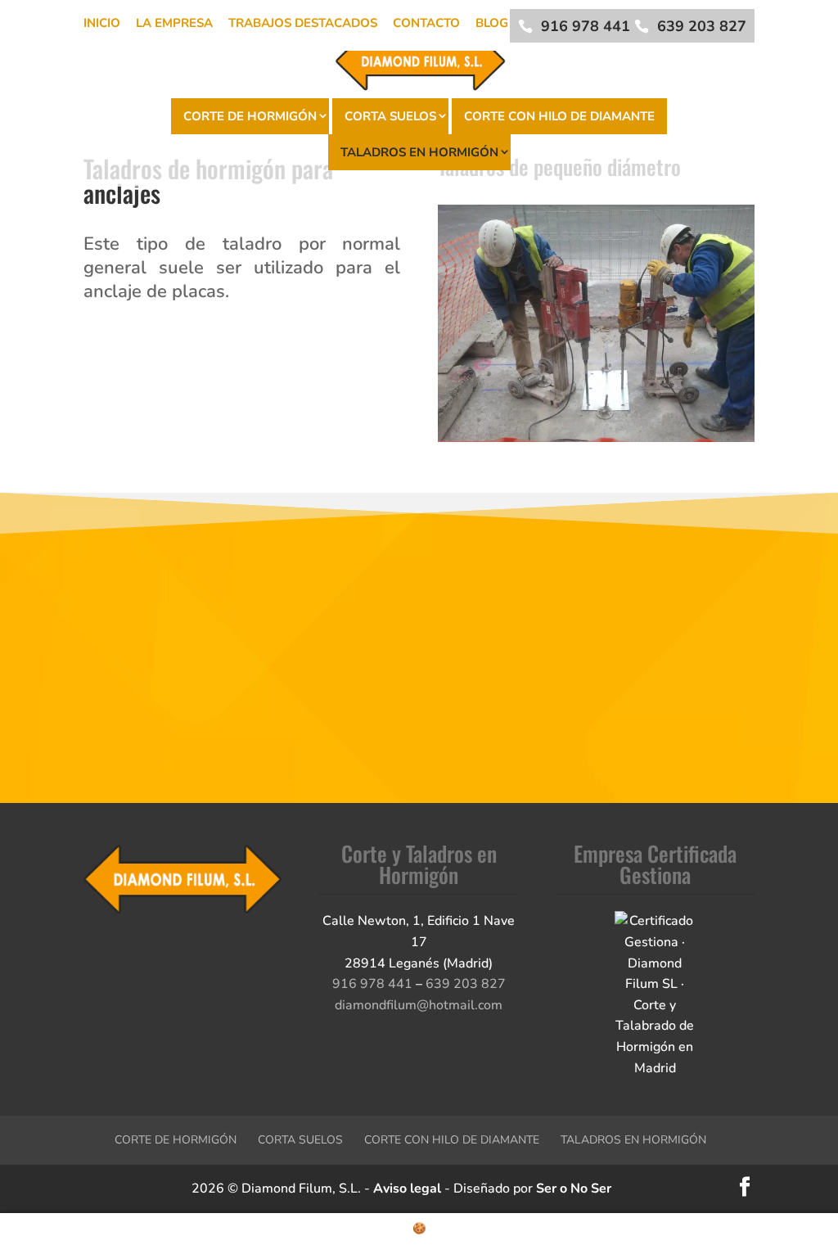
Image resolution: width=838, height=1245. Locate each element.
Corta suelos (390, 116)
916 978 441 (585, 26)
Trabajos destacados (302, 23)
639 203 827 (701, 26)
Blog (491, 23)
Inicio (101, 23)
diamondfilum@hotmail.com (418, 1005)
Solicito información (419, 733)
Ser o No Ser (573, 1189)
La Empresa (174, 23)
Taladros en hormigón (419, 152)
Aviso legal (407, 1189)
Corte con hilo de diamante (559, 116)
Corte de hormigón (250, 116)
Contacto (426, 23)
